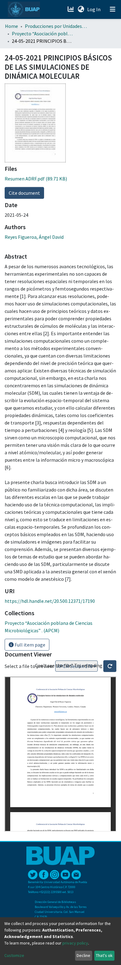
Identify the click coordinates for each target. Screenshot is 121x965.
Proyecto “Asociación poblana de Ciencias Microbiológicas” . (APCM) (43, 33)
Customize (14, 955)
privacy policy (75, 943)
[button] (81, 9)
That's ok (104, 955)
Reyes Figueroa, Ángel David (34, 237)
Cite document (24, 193)
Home (11, 26)
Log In (94, 9)
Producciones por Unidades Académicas (56, 26)
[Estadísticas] (71, 9)
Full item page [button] (29, 645)
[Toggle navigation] (112, 9)
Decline (83, 955)
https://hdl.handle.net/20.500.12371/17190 (50, 601)
